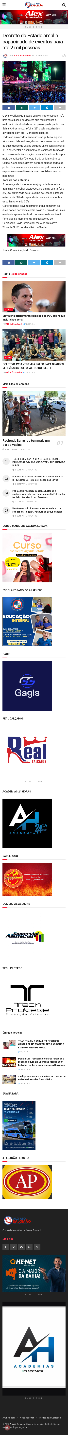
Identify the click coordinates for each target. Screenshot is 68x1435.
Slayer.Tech (24, 1427)
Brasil (8, 309)
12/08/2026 (29, 324)
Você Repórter (27, 1418)
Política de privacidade (50, 1418)
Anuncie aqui (8, 1418)
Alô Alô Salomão (22, 55)
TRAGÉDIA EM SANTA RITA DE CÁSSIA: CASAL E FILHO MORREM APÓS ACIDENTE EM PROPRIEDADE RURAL (38, 462)
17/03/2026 (29, 372)
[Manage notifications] (7, 1427)
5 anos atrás (42, 55)
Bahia (8, 358)
